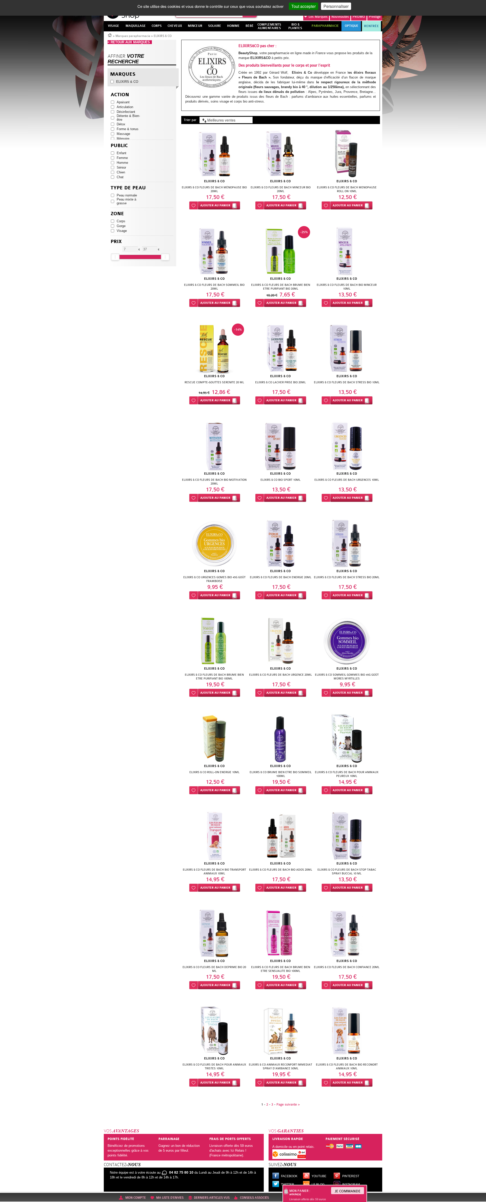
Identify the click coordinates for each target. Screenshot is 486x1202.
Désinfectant (126, 112)
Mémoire (123, 139)
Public (119, 146)
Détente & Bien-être (128, 118)
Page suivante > (288, 1104)
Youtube (319, 1176)
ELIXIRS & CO (127, 82)
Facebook (289, 1176)
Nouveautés (340, 16)
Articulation (125, 107)
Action (120, 95)
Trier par (190, 120)
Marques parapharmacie (132, 36)
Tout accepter (303, 6)
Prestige (375, 16)
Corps (121, 221)
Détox (121, 124)
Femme (122, 158)
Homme (122, 163)
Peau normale (127, 195)
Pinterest (350, 1176)
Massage (123, 134)
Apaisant (123, 102)
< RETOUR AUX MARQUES (130, 42)
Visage (122, 231)
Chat (120, 177)
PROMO (359, 16)
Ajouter (215, 205)
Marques (318, 16)
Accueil (110, 35)
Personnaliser (336, 6)
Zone (117, 214)
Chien (121, 172)
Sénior (121, 167)
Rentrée (371, 26)
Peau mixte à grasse (126, 201)
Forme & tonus (127, 129)
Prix (116, 242)
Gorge (121, 226)
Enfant (121, 153)
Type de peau (128, 188)
